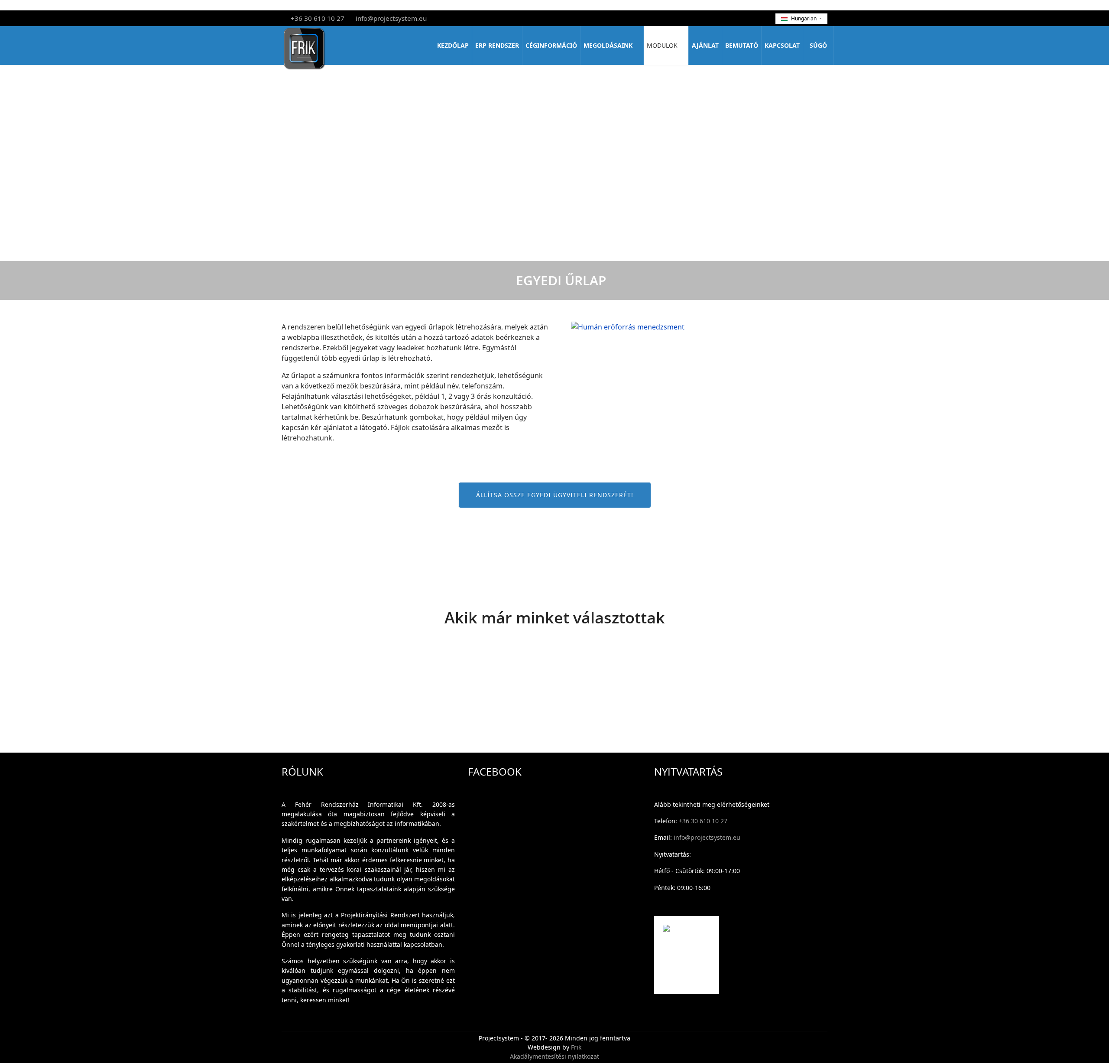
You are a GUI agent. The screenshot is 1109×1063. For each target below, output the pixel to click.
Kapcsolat (782, 45)
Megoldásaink (608, 45)
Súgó (818, 45)
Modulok (662, 45)
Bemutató (741, 45)
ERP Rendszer (497, 45)
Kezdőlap (453, 45)
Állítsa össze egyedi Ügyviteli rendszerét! (554, 495)
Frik (576, 1047)
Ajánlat (705, 45)
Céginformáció (551, 45)
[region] (554, 685)
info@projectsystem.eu (391, 18)
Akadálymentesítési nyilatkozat (554, 1056)
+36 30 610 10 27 (317, 18)
